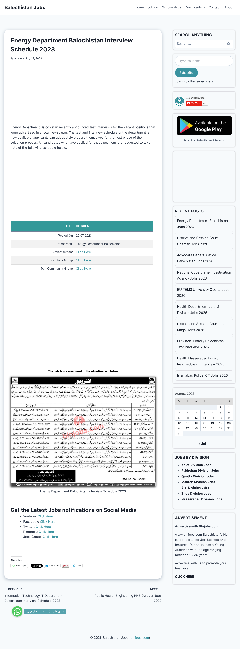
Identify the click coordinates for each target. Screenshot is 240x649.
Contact (214, 7)
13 (204, 417)
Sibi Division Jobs (195, 488)
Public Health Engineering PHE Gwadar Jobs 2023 (128, 595)
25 (187, 428)
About (229, 7)
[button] (17, 611)
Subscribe (186, 72)
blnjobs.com (139, 637)
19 (196, 423)
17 (179, 423)
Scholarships (171, 7)
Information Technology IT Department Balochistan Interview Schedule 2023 (33, 595)
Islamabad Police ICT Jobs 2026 (202, 375)
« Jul (202, 443)
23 (229, 423)
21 (212, 423)
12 (196, 417)
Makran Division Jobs (198, 482)
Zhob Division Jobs (196, 493)
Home (139, 7)
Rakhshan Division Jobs (200, 470)
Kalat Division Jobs (196, 465)
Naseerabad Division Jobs (201, 499)
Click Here (83, 252)
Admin (18, 58)
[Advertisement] (83, 92)
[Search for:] (204, 43)
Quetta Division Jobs (197, 476)
